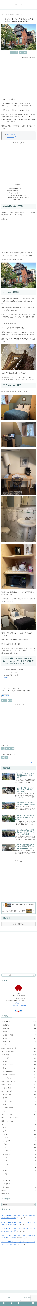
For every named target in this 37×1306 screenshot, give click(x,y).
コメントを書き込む (18, 924)
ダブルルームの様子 (14, 193)
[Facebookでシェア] (16, 52)
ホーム (9, 1297)
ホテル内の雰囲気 (13, 190)
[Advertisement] (18, 77)
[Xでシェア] (12, 52)
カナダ (5, 700)
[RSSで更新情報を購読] (6, 757)
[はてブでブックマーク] (21, 52)
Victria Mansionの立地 (14, 188)
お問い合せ (27, 1297)
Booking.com (10, 137)
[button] (33, 975)
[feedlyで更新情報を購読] (2, 757)
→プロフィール (18, 1003)
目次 (16, 185)
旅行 (11, 700)
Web (5, 677)
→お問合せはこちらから (18, 1005)
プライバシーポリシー (18, 1300)
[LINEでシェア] (25, 52)
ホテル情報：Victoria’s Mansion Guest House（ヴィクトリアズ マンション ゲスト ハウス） (18, 198)
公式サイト (10, 134)
